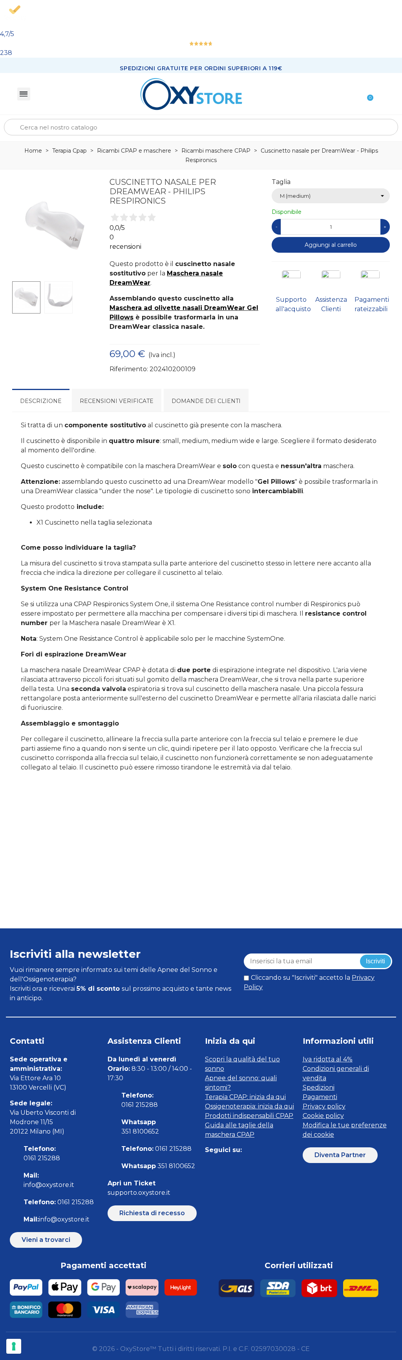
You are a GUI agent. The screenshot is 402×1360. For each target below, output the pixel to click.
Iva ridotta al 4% (328, 1059)
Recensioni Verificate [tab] (116, 401)
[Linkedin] (245, 1165)
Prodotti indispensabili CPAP (249, 1115)
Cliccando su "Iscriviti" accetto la (309, 982)
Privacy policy (324, 1106)
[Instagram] (227, 1165)
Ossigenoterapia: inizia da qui (249, 1106)
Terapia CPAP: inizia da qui (245, 1097)
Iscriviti (375, 961)
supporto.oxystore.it (139, 1192)
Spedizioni (318, 1087)
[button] (46, 1240)
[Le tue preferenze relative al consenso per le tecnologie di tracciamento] (13, 1346)
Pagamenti (320, 1097)
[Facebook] (210, 1165)
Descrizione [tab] (41, 401)
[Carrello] (366, 94)
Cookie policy (323, 1115)
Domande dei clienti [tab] (206, 401)
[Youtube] (263, 1165)
